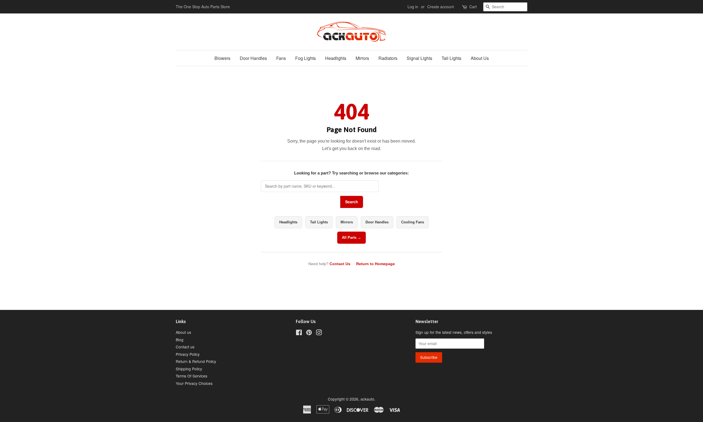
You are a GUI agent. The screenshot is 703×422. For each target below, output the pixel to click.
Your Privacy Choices (194, 383)
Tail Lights (451, 58)
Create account (440, 6)
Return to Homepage (375, 264)
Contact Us (340, 264)
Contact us (185, 346)
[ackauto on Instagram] (319, 333)
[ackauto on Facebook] (299, 333)
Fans (281, 58)
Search (351, 201)
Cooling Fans (412, 222)
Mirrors (362, 58)
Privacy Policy (188, 354)
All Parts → (351, 237)
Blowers (222, 58)
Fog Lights (305, 58)
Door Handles (253, 58)
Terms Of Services (191, 376)
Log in (413, 6)
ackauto (367, 399)
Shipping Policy (189, 368)
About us (183, 332)
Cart (473, 6)
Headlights (335, 58)
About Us (480, 58)
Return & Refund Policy (196, 361)
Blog (179, 339)
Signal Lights (419, 58)
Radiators (387, 58)
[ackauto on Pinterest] (309, 333)
